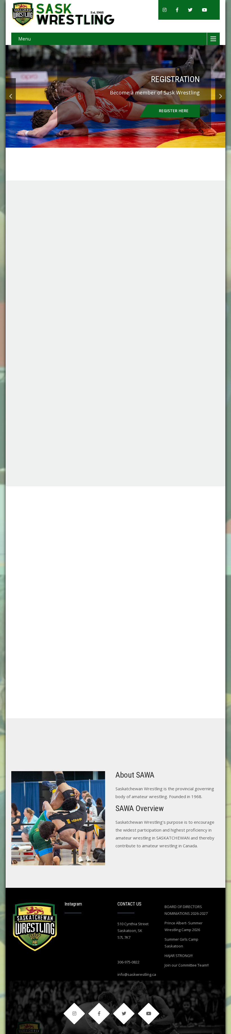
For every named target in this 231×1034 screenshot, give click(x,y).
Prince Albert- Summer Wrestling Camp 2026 (184, 926)
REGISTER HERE (173, 110)
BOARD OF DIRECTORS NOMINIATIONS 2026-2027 (186, 910)
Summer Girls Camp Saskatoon (181, 943)
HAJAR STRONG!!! (179, 955)
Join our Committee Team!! (187, 965)
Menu (24, 39)
